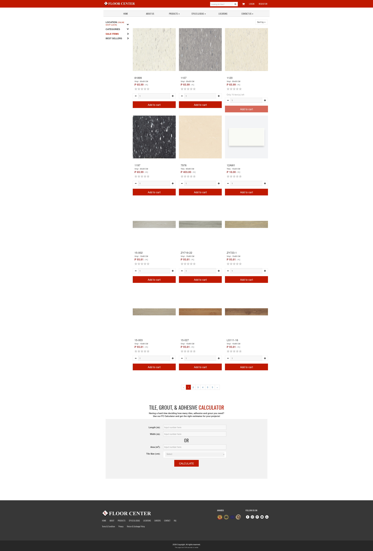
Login (251, 3)
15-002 (138, 252)
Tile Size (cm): (153, 453)
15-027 (185, 340)
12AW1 (231, 165)
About (112, 520)
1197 (137, 165)
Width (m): (155, 434)
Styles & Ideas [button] (197, 13)
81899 (138, 78)
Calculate (186, 463)
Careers (157, 520)
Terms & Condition (108, 526)
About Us (150, 13)
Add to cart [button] (154, 105)
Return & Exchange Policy (136, 526)
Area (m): (155, 446)
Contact (167, 520)
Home (125, 13)
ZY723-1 (232, 252)
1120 (230, 78)
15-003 (138, 340)
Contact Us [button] (246, 13)
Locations (223, 13)
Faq (175, 520)
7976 (183, 165)
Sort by (260, 22)
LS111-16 (232, 340)
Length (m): (154, 427)
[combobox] (194, 454)
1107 (183, 78)
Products (173, 13)
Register (263, 3)
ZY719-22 (186, 252)
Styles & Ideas (134, 520)
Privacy (120, 526)
